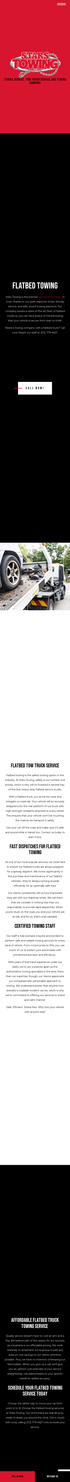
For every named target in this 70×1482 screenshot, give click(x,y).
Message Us (52, 1476)
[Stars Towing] (35, 65)
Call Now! (35, 388)
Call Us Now (17, 1476)
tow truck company (50, 296)
